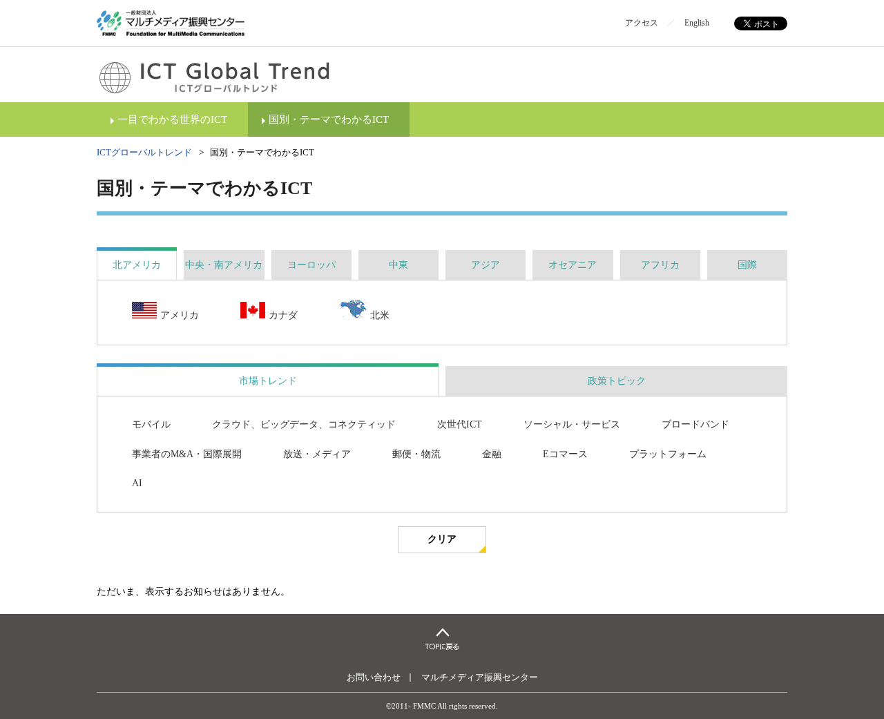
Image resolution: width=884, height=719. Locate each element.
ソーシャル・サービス (571, 424)
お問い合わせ (374, 677)
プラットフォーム (668, 454)
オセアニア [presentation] (572, 265)
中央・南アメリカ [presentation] (223, 265)
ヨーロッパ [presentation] (311, 265)
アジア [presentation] (485, 265)
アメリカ (179, 315)
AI (137, 483)
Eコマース (565, 454)
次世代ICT (459, 424)
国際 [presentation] (747, 265)
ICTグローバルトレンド (144, 152)
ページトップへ (442, 639)
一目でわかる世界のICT (172, 119)
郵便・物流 (416, 454)
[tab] (137, 265)
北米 (380, 315)
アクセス (641, 23)
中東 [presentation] (398, 265)
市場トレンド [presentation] (268, 381)
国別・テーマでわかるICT (329, 119)
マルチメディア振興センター (479, 677)
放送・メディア (317, 454)
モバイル (151, 424)
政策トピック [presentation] (617, 381)
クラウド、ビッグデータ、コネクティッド (304, 424)
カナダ (283, 315)
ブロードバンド (695, 424)
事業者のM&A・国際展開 (187, 454)
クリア (442, 539)
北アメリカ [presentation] (137, 265)
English (696, 23)
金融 (491, 454)
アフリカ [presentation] (660, 265)
